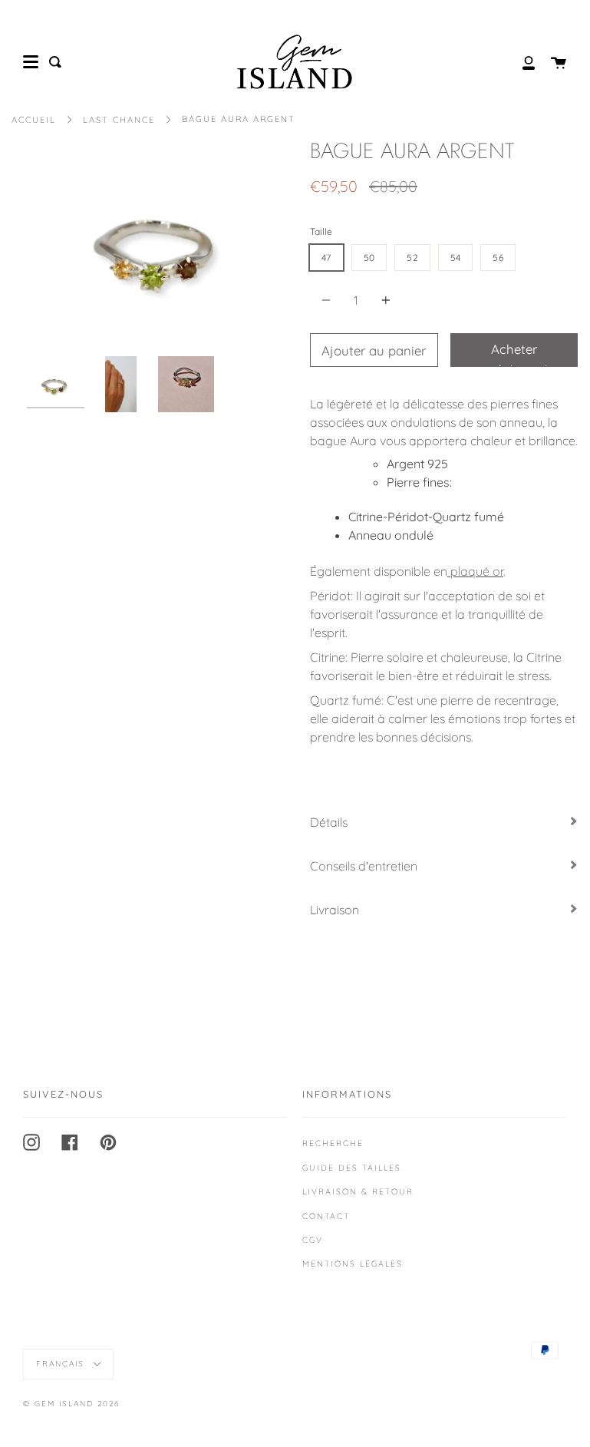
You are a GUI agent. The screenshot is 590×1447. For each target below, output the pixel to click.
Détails (329, 822)
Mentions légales (352, 1263)
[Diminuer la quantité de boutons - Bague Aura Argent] (328, 300)
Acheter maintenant (514, 354)
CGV (312, 1239)
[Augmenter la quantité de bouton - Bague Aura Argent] (383, 300)
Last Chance (119, 119)
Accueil (34, 119)
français (62, 1364)
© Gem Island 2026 (71, 1404)
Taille (321, 231)
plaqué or (475, 571)
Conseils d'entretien (363, 866)
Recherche (333, 1143)
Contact (326, 1216)
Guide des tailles (351, 1167)
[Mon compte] (520, 62)
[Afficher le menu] (31, 62)
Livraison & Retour (358, 1191)
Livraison (334, 909)
